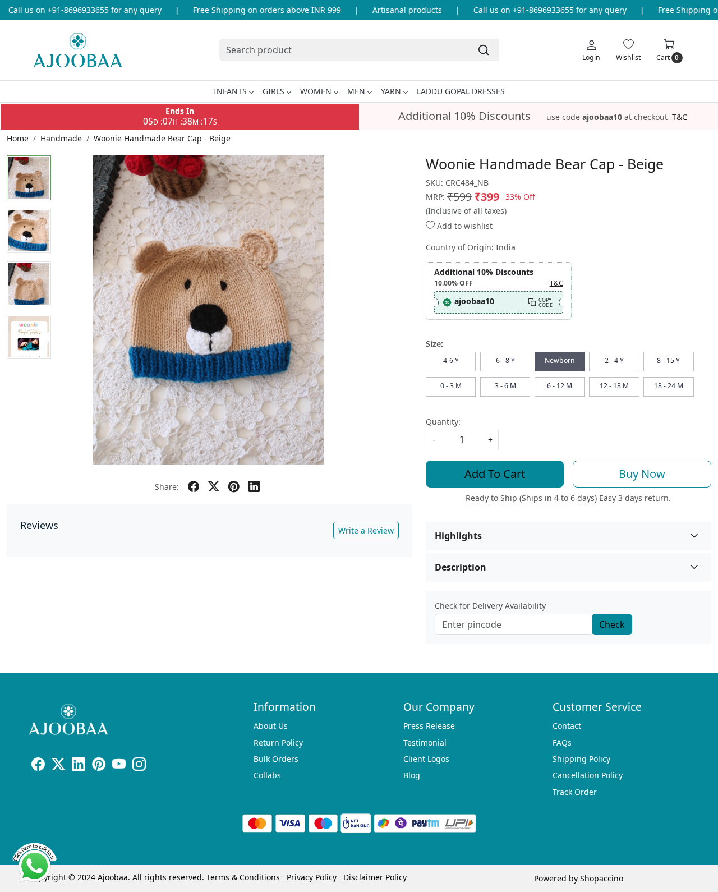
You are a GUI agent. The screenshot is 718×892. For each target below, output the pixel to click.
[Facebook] (38, 766)
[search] (483, 50)
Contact (567, 725)
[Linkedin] (79, 766)
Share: (167, 486)
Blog (411, 775)
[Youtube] (119, 766)
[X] (58, 766)
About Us (271, 725)
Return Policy (278, 742)
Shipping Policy (581, 758)
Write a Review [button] (366, 530)
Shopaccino (601, 878)
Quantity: (443, 421)
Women (316, 91)
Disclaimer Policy (375, 877)
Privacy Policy (312, 877)
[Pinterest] (99, 766)
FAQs (562, 742)
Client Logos (426, 758)
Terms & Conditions (243, 877)
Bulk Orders (276, 758)
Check (612, 624)
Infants (230, 91)
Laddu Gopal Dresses (461, 91)
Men (356, 91)
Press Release (429, 725)
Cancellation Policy (588, 775)
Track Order (575, 792)
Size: (434, 343)
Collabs (267, 775)
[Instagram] (139, 766)
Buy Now (642, 473)
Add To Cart (494, 473)
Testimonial (425, 742)
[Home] (77, 50)
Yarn (391, 91)
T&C (679, 117)
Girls (273, 91)
